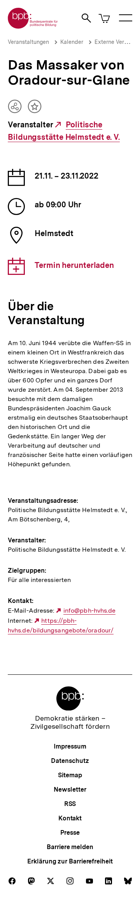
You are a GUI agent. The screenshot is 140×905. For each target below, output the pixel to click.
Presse (69, 832)
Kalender (71, 42)
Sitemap (70, 775)
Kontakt (70, 818)
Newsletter (70, 789)
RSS (70, 804)
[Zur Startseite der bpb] (33, 26)
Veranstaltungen (28, 42)
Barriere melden (70, 847)
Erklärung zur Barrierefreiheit (69, 861)
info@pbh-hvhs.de (89, 611)
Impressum (70, 746)
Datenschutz (70, 760)
